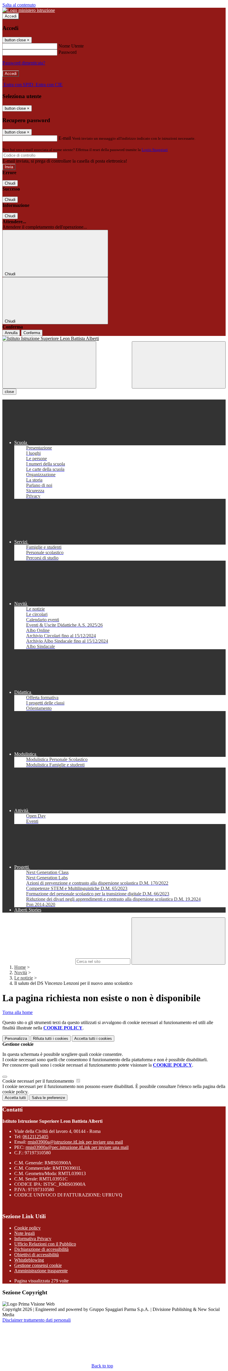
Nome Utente (71, 45)
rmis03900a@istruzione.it (75, 1141)
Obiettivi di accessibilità (36, 1254)
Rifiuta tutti (50, 1038)
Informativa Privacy (32, 1238)
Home (20, 967)
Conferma (31, 333)
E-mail (64, 138)
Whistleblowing (29, 1259)
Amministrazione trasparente (41, 1270)
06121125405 (35, 1136)
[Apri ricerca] (179, 365)
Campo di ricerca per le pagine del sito (38, 961)
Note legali (24, 1233)
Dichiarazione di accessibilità (41, 1249)
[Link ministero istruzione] (28, 10)
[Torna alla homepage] (114, 338)
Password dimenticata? (23, 62)
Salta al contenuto (19, 4)
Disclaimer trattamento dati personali (36, 1320)
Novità (20, 972)
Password (67, 52)
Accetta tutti (93, 1038)
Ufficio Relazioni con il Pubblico (45, 1243)
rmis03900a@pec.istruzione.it (77, 1147)
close (9, 391)
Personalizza (16, 1038)
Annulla (11, 333)
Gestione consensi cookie (38, 1265)
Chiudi (10, 183)
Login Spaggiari (155, 149)
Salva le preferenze (48, 1097)
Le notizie (23, 977)
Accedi (11, 16)
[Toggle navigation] (49, 365)
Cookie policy (27, 1227)
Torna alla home (17, 1012)
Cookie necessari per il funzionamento (38, 1081)
